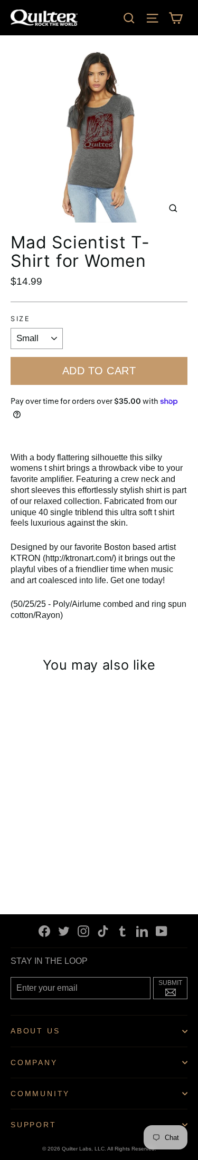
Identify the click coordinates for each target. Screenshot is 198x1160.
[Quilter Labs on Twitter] (64, 931)
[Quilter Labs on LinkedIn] (142, 931)
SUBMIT (172, 987)
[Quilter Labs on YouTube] (161, 931)
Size (20, 319)
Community (40, 1093)
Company (34, 1062)
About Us (35, 1031)
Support (33, 1124)
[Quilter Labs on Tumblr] (122, 931)
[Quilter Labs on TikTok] (103, 931)
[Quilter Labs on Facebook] (44, 931)
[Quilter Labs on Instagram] (83, 931)
